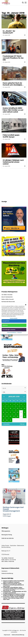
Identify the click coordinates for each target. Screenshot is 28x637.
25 (14, 416)
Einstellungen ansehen (8, 329)
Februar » (22, 424)
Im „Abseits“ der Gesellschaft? (9, 32)
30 (7, 420)
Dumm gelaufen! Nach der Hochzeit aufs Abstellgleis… (13, 84)
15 (3, 412)
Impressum (19, 332)
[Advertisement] (14, 183)
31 (10, 420)
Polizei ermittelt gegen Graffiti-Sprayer (11, 136)
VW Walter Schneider (7, 294)
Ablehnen (5, 325)
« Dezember (6, 424)
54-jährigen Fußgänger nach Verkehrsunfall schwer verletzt (13, 162)
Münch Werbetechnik (7, 297)
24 (10, 416)
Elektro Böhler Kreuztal (7, 299)
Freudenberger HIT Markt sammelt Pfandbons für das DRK (13, 58)
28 (24, 416)
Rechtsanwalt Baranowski (8, 301)
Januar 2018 (14, 396)
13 (21, 408)
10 (10, 408)
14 (24, 408)
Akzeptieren (5, 321)
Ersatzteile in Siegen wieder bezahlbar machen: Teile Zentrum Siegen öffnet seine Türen (13, 598)
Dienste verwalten (13, 318)
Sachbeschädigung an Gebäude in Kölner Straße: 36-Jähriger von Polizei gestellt (14, 594)
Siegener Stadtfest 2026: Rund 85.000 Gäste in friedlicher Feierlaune (13, 581)
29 (3, 420)
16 (6, 412)
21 (24, 412)
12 (17, 408)
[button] (25, 304)
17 (10, 412)
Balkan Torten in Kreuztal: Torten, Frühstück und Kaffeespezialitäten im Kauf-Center (13, 585)
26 (17, 416)
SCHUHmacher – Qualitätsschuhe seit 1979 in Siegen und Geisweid (14, 592)
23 (6, 416)
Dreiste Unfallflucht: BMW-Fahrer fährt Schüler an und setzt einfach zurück (13, 110)
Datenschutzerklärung (11, 332)
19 (17, 412)
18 (14, 412)
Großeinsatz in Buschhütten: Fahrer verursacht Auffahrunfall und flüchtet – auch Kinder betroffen (14, 589)
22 (3, 416)
